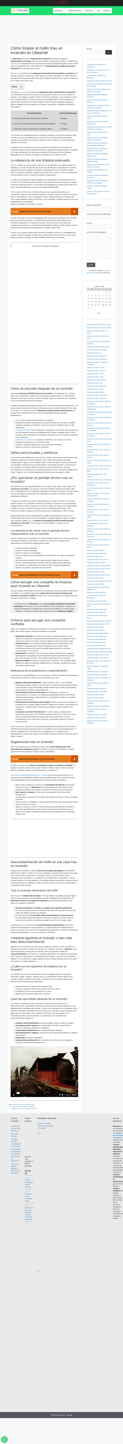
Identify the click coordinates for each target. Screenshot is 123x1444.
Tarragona (28, 1198)
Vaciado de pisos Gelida (95, 695)
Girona (27, 1196)
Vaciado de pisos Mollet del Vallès (99, 621)
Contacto (89, 11)
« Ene (98, 313)
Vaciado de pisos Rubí (95, 556)
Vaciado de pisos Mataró (96, 630)
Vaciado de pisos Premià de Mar (98, 566)
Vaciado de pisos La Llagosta (97, 672)
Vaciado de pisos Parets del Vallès (99, 581)
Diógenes (28, 1212)
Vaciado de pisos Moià (95, 627)
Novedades (29, 1182)
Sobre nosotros (74, 11)
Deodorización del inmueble (26, 440)
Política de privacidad (45, 1126)
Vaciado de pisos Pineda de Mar (98, 575)
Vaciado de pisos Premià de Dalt (98, 569)
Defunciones (29, 1208)
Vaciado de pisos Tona (95, 374)
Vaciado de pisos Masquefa (97, 636)
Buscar (89, 49)
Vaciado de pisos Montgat (96, 612)
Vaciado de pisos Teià (95, 383)
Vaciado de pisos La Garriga (97, 675)
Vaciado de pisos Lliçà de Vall (97, 655)
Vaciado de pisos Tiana (95, 377)
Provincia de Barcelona (26, 1104)
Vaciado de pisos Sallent (96, 550)
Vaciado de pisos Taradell (96, 386)
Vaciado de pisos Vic (94, 353)
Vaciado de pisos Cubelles (96, 718)
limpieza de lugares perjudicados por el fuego (29, 775)
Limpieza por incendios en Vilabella (23, 1106)
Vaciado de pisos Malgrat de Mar (99, 648)
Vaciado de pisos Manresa (96, 642)
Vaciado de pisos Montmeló (97, 609)
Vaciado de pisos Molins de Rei (98, 624)
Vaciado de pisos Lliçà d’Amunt (98, 658)
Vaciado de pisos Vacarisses (97, 359)
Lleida (27, 1201)
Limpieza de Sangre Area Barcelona (15, 1128)
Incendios (14, 1104)
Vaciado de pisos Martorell (96, 639)
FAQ (98, 11)
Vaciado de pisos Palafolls (96, 592)
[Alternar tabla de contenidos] (20, 86)
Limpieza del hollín (22, 430)
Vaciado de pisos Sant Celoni (97, 520)
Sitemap (69, 1415)
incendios (14, 63)
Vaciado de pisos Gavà (95, 698)
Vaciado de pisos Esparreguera (98, 706)
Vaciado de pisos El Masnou (97, 714)
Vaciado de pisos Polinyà (96, 572)
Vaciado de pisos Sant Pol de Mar (99, 466)
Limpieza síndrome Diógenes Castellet (24, 1108)
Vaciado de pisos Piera (95, 578)
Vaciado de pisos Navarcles (97, 601)
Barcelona (28, 1194)
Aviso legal (41, 1128)
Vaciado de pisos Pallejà (95, 584)
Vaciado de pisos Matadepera (97, 633)
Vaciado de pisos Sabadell (96, 553)
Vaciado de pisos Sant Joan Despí (99, 480)
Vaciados (28, 1215)
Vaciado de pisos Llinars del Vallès (99, 652)
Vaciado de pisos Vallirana (96, 356)
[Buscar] (108, 52)
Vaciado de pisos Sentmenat (97, 395)
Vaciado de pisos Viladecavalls (98, 347)
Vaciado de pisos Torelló (95, 367)
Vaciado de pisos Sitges (95, 392)
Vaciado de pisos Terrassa (96, 380)
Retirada (18, 420)
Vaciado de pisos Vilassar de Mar (99, 325)
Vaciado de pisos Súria (95, 389)
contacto (23, 92)
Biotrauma (17, 73)
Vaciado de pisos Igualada (96, 688)
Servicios (58, 11)
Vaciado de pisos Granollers (97, 691)
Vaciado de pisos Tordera (96, 371)
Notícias (106, 11)
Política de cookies (44, 1123)
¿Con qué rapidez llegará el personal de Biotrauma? (15, 1168)
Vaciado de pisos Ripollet (96, 562)
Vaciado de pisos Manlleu (96, 645)
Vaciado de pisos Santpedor (97, 398)
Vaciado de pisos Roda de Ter (98, 559)
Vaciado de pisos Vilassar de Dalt (99, 328)
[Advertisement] (61, 28)
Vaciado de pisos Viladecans (97, 350)
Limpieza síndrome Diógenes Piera (99, 81)
